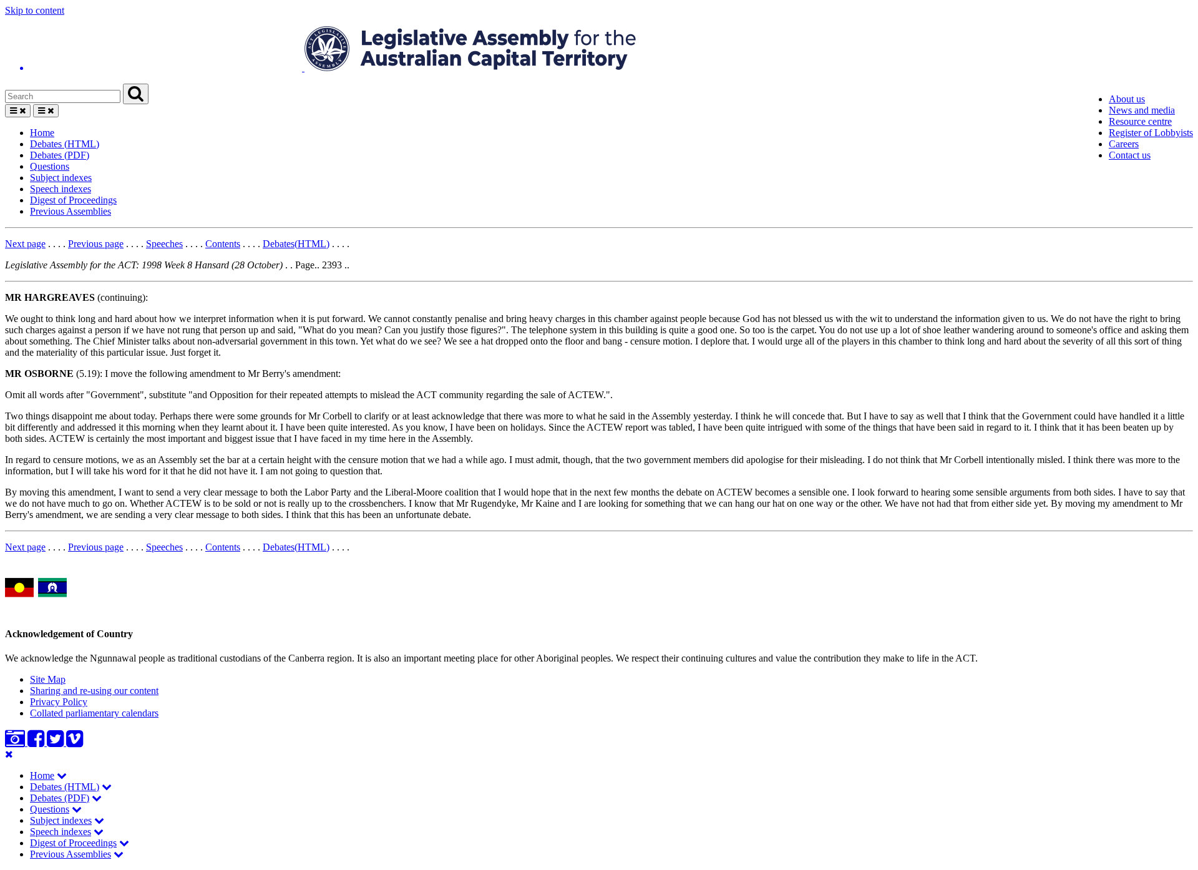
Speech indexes (60, 188)
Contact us (1130, 155)
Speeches (164, 243)
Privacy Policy (58, 701)
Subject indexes (61, 177)
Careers (1124, 144)
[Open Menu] (18, 110)
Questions (49, 166)
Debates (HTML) (64, 144)
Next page (25, 243)
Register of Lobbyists (1151, 132)
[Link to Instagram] (16, 742)
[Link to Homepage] (599, 50)
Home (42, 132)
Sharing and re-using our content (94, 690)
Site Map (48, 679)
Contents (222, 243)
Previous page (96, 243)
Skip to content (34, 10)
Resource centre (1140, 121)
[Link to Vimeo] (74, 742)
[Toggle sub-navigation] (62, 775)
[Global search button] (136, 94)
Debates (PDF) (59, 155)
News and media (1142, 110)
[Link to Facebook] (37, 742)
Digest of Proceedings (73, 200)
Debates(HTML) (296, 243)
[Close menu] (9, 754)
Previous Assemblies (70, 211)
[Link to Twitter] (56, 742)
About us (1127, 99)
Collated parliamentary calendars (94, 713)
